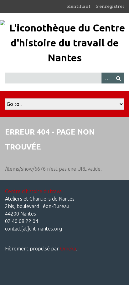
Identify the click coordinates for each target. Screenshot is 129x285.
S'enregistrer (110, 6)
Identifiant (78, 6)
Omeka (68, 248)
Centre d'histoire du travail (34, 191)
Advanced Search (107, 78)
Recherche (118, 78)
